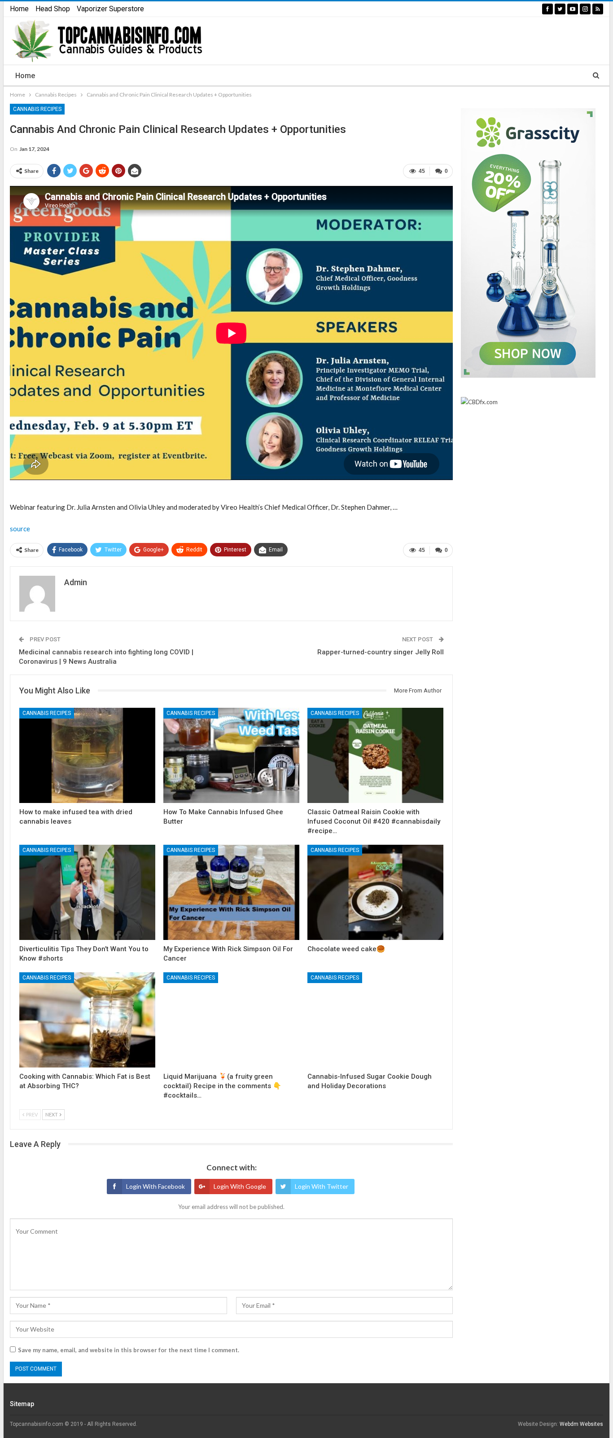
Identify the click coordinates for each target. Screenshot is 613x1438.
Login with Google (240, 1186)
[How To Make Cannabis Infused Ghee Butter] (231, 755)
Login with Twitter (321, 1186)
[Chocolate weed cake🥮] (375, 892)
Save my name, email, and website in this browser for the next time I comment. (128, 1350)
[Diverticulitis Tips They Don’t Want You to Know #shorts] (87, 892)
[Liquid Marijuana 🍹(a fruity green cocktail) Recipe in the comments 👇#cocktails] (231, 1019)
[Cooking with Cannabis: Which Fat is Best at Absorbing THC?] (87, 1019)
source (20, 529)
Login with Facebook (155, 1186)
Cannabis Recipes (37, 109)
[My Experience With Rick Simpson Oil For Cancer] (231, 892)
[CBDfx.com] (479, 402)
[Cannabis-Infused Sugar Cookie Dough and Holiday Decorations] (375, 1019)
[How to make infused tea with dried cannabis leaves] (87, 755)
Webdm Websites (581, 1424)
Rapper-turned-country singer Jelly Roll (380, 652)
